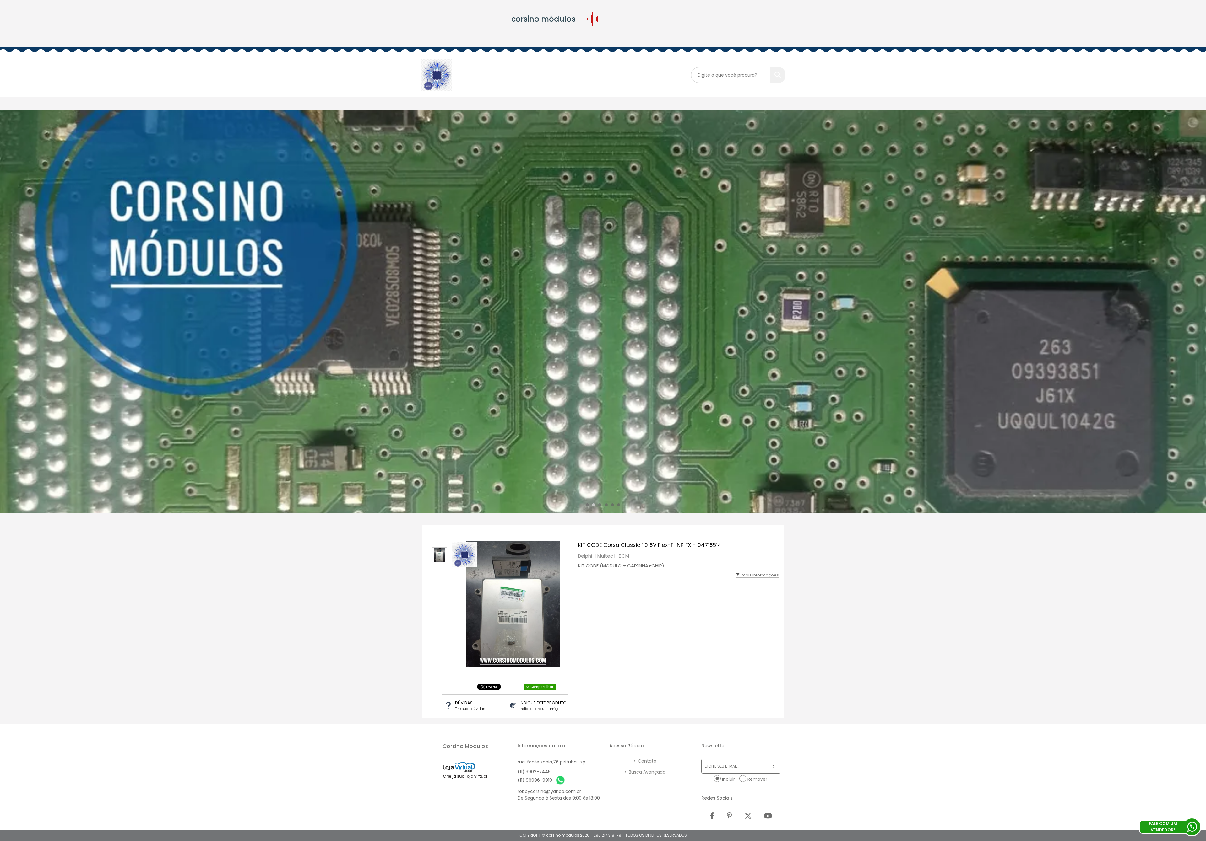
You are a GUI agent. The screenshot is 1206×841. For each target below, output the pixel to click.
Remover (757, 779)
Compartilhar (541, 686)
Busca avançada (644, 772)
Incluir (728, 779)
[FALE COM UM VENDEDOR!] (1191, 826)
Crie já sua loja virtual (465, 776)
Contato (644, 761)
